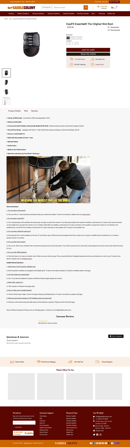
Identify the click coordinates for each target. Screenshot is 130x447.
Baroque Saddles (71, 418)
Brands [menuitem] (11, 13)
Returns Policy (44, 432)
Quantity (69, 41)
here (37, 153)
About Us (42, 423)
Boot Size (69, 35)
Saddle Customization (46, 427)
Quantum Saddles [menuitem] (53, 13)
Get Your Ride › (114, 2)
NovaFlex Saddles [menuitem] (83, 13)
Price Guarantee (44, 425)
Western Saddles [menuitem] (22, 13)
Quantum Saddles (71, 420)
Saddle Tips (69, 432)
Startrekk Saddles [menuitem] (68, 13)
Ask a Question (117, 336)
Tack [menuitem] (92, 13)
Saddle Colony (28, 443)
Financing (42, 420)
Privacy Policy (43, 434)
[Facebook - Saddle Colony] (97, 435)
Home (6, 19)
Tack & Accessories (71, 427)
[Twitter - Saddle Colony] (94, 435)
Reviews (34, 111)
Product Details (14, 111)
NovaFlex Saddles (71, 425)
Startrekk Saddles (71, 423)
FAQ (26, 111)
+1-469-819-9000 (102, 419)
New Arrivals (69, 430)
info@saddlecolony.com (104, 416)
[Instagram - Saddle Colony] (100, 435)
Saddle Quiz (69, 434)
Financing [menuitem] (102, 13)
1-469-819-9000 (30, 2)
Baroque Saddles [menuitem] (37, 13)
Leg (10, 19)
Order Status (43, 416)
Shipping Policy (44, 430)
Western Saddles (71, 416)
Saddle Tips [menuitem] (111, 13)
